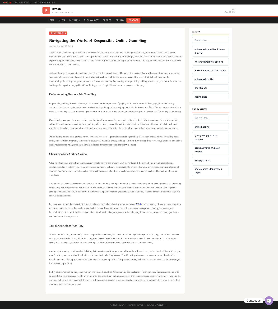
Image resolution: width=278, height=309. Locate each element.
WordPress (162, 305)
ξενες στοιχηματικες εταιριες (206, 137)
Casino (120, 20)
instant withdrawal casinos (209, 61)
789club (139, 204)
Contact (133, 20)
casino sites (201, 96)
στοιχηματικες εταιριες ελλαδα (207, 149)
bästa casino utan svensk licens (208, 171)
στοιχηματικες (202, 160)
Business (74, 20)
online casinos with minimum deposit (210, 51)
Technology (91, 20)
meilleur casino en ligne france (210, 70)
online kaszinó (202, 126)
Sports (107, 20)
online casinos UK (204, 79)
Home (51, 20)
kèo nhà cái (201, 87)
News (62, 20)
